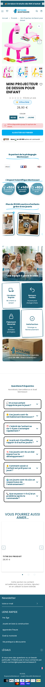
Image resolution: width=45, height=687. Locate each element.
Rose (13, 117)
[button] (2, 4)
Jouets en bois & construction (15, 623)
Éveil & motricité (9, 636)
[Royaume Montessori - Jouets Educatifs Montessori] (21, 11)
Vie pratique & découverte (14, 642)
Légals (6, 650)
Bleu (21, 117)
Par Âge (5, 617)
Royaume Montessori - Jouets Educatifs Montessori (22, 676)
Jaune (31, 117)
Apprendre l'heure (10, 629)
